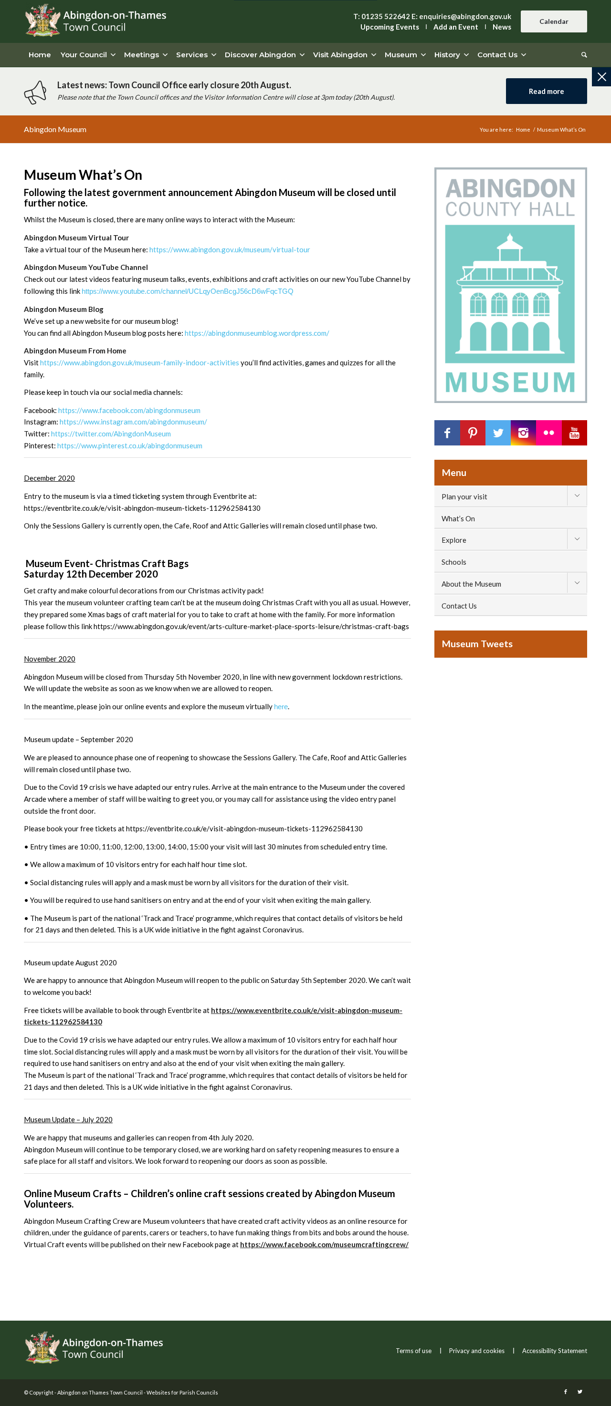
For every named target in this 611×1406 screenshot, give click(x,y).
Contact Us (459, 605)
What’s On (458, 518)
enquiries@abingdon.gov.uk (465, 16)
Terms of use (414, 1350)
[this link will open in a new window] (447, 433)
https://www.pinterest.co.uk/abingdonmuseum (129, 445)
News (502, 26)
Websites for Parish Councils (182, 1392)
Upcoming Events (389, 26)
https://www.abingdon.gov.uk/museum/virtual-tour (229, 249)
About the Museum (471, 583)
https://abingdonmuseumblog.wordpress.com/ (257, 333)
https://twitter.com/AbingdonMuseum (111, 433)
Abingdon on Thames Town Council (100, 1392)
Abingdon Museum (55, 129)
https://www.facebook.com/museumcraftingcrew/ (324, 1244)
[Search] (582, 55)
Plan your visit (464, 496)
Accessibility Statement (554, 1350)
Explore (454, 540)
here (281, 707)
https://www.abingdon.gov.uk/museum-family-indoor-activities (139, 362)
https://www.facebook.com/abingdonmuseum (129, 410)
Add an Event (455, 26)
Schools (454, 562)
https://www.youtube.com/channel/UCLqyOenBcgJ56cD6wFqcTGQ (188, 291)
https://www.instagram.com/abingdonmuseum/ (133, 421)
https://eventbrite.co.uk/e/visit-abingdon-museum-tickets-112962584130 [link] (142, 508)
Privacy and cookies (477, 1350)
